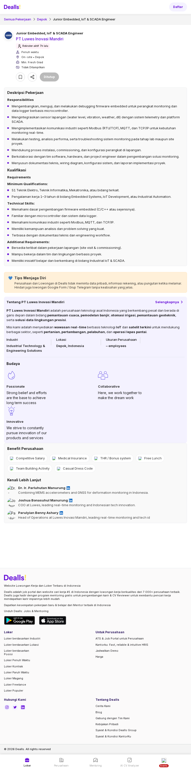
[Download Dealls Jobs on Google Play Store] (19, 620)
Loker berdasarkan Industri (22, 638)
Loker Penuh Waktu (17, 660)
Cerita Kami (103, 706)
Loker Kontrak (13, 666)
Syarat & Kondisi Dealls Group (116, 730)
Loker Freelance (15, 684)
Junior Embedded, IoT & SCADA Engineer (84, 19)
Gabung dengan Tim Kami (113, 718)
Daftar (178, 7)
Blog (99, 712)
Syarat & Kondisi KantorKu (113, 736)
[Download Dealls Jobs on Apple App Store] (52, 620)
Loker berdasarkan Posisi (16, 652)
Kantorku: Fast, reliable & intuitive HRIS (122, 644)
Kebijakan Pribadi (107, 724)
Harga (99, 656)
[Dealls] (13, 7)
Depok (42, 19)
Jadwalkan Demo (107, 650)
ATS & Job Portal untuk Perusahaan (120, 638)
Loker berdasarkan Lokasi (21, 644)
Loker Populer (13, 690)
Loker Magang (13, 678)
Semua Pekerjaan (17, 19)
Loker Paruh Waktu (16, 672)
